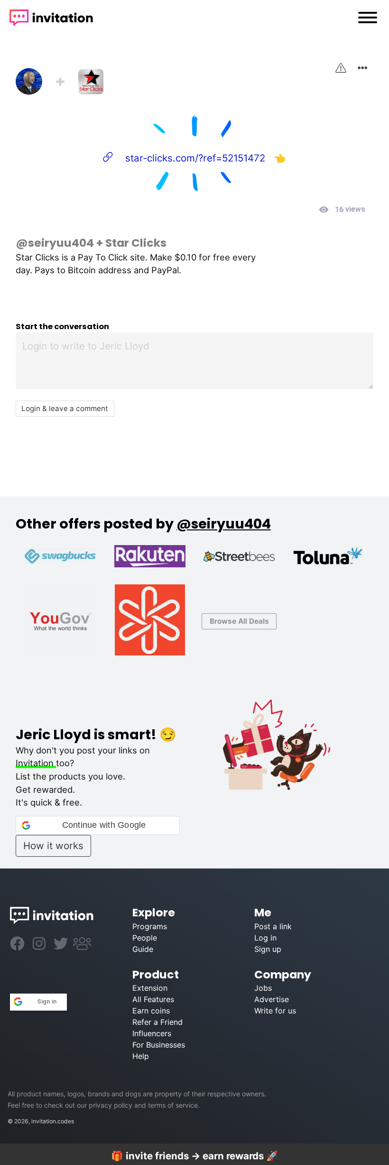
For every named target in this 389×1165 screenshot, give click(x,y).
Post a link (273, 926)
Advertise (271, 999)
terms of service (173, 1105)
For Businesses (158, 1044)
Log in (265, 937)
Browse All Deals (239, 621)
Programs (149, 926)
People (144, 937)
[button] (98, 825)
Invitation (36, 763)
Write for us (275, 1010)
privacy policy (110, 1105)
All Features (153, 999)
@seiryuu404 (55, 243)
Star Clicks (136, 243)
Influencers (151, 1033)
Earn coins (151, 1010)
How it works (53, 845)
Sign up (267, 949)
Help (140, 1056)
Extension (149, 988)
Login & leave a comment (64, 408)
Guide (142, 949)
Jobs (263, 988)
